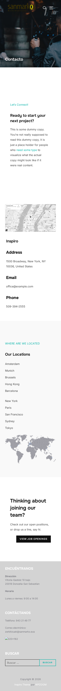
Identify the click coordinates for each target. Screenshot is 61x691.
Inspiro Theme (22, 684)
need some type (26, 150)
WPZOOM (41, 684)
